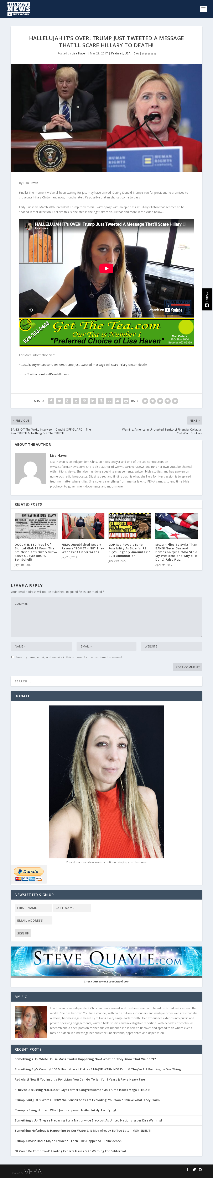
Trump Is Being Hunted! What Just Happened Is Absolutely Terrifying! (65, 1110)
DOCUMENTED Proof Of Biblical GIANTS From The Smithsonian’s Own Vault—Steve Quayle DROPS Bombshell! (36, 552)
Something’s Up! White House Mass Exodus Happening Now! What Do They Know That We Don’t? (86, 1059)
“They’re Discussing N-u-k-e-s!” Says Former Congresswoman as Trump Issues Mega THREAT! (83, 1090)
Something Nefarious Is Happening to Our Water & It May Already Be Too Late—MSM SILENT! (84, 1130)
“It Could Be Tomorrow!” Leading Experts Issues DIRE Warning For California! (72, 1151)
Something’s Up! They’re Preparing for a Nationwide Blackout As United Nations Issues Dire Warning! (90, 1120)
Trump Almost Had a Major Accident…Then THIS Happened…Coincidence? (69, 1141)
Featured (117, 53)
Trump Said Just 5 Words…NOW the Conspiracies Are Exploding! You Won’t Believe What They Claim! (88, 1100)
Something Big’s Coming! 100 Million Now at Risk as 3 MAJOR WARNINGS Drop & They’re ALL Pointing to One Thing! (98, 1069)
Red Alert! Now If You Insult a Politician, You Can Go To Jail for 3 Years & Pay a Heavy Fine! (80, 1079)
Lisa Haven (79, 53)
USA (127, 53)
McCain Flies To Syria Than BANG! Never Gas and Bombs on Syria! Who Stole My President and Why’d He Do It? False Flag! (176, 552)
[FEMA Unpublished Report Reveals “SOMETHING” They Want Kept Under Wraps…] (83, 525)
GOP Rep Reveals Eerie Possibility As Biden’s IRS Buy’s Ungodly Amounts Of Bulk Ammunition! (129, 550)
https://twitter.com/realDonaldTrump (44, 374)
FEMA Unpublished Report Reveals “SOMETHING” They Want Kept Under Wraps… (83, 548)
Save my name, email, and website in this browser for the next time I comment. (69, 657)
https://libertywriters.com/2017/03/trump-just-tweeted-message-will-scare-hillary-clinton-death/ (83, 365)
